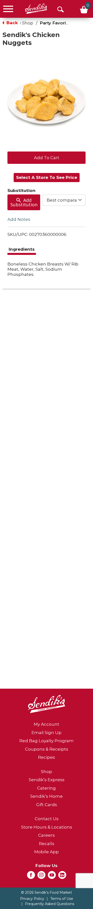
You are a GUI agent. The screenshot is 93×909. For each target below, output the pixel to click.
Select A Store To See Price (46, 177)
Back (11, 22)
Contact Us (47, 818)
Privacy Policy (32, 898)
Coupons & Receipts (46, 749)
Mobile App (46, 851)
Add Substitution (23, 202)
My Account (46, 724)
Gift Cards (46, 804)
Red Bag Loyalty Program (46, 740)
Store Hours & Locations (46, 827)
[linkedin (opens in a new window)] (62, 876)
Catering (46, 788)
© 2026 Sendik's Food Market (46, 892)
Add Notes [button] (18, 219)
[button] (46, 157)
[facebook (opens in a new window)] (31, 876)
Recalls (46, 843)
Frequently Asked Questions (49, 904)
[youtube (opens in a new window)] (52, 876)
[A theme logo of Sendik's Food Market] (36, 8)
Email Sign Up (46, 732)
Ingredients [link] (22, 249)
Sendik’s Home (46, 796)
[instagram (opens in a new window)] (41, 876)
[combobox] (64, 200)
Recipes (46, 757)
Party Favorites (56, 22)
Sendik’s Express (46, 779)
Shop (27, 22)
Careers (46, 835)
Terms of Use (61, 898)
